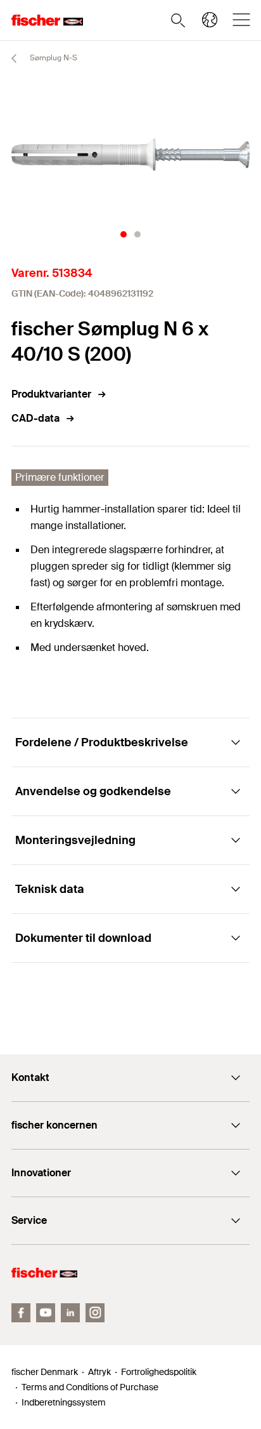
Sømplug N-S (52, 58)
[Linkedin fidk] (70, 1312)
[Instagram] (95, 1312)
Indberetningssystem (64, 1402)
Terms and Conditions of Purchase (90, 1387)
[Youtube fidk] (45, 1312)
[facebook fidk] (20, 1312)
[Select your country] (210, 20)
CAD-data (35, 418)
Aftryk (99, 1372)
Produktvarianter (51, 394)
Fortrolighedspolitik (158, 1372)
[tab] (123, 234)
